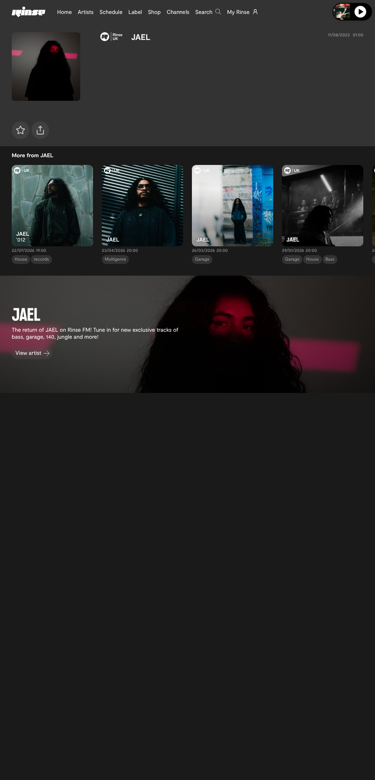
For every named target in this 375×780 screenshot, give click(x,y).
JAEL (141, 37)
